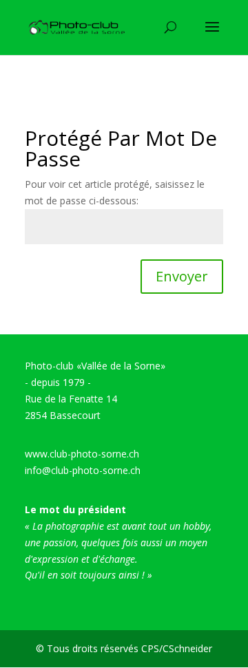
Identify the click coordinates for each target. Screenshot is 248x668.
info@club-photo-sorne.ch (83, 470)
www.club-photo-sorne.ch (82, 453)
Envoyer (182, 276)
